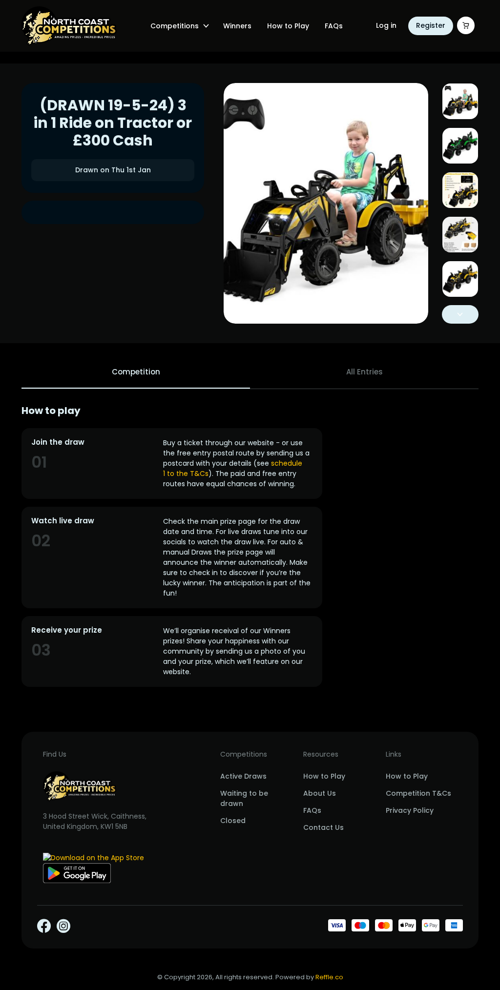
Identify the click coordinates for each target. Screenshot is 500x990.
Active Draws (243, 776)
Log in (386, 25)
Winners (237, 26)
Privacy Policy (410, 810)
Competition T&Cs (418, 793)
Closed (233, 820)
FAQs (334, 26)
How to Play (288, 26)
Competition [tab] (136, 372)
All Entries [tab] (364, 372)
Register (430, 25)
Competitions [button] (174, 26)
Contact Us (323, 827)
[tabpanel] (250, 546)
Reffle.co (329, 977)
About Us (319, 793)
